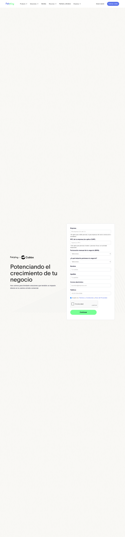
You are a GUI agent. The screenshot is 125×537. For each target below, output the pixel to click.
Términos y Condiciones (86, 298)
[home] (10, 3)
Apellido (73, 274)
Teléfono (73, 290)
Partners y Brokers (65, 4)
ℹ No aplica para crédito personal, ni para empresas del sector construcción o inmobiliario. (90, 235)
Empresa (73, 228)
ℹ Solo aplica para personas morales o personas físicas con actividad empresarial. (88, 246)
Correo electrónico (76, 282)
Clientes (43, 4)
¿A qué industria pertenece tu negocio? (83, 258)
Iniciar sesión (100, 4)
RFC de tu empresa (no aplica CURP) (82, 239)
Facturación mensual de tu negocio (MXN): (84, 250)
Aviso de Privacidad (101, 298)
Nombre (73, 266)
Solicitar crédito (113, 4)
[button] (23, 3)
